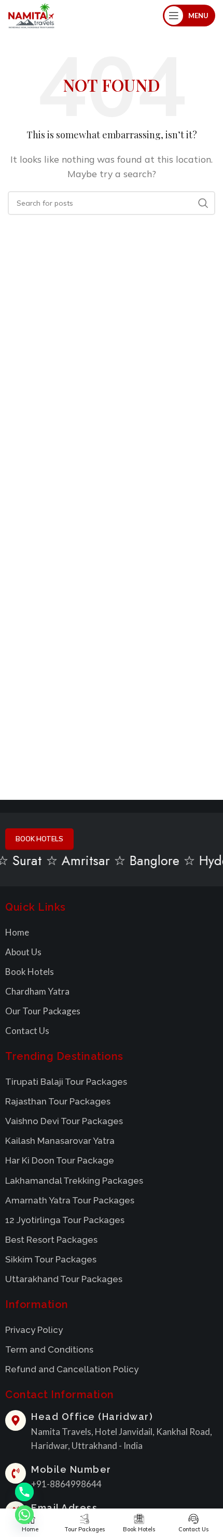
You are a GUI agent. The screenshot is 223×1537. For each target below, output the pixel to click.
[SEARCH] (203, 203)
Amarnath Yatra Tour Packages (69, 1200)
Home (17, 932)
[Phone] (24, 1492)
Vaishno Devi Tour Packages (64, 1121)
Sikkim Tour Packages (50, 1259)
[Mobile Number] (15, 1473)
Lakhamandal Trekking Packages (74, 1180)
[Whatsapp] (24, 1514)
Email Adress (64, 1507)
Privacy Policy (34, 1330)
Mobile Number (71, 1469)
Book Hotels (29, 971)
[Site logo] (31, 14)
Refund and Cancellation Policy (71, 1369)
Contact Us (27, 1030)
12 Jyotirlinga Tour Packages (64, 1220)
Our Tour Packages (42, 1010)
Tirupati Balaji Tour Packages (66, 1081)
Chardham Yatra (37, 991)
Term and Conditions (49, 1349)
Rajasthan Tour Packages (57, 1101)
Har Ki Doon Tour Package (59, 1160)
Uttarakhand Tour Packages (63, 1279)
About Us (23, 951)
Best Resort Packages (51, 1239)
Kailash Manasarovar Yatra (60, 1141)
